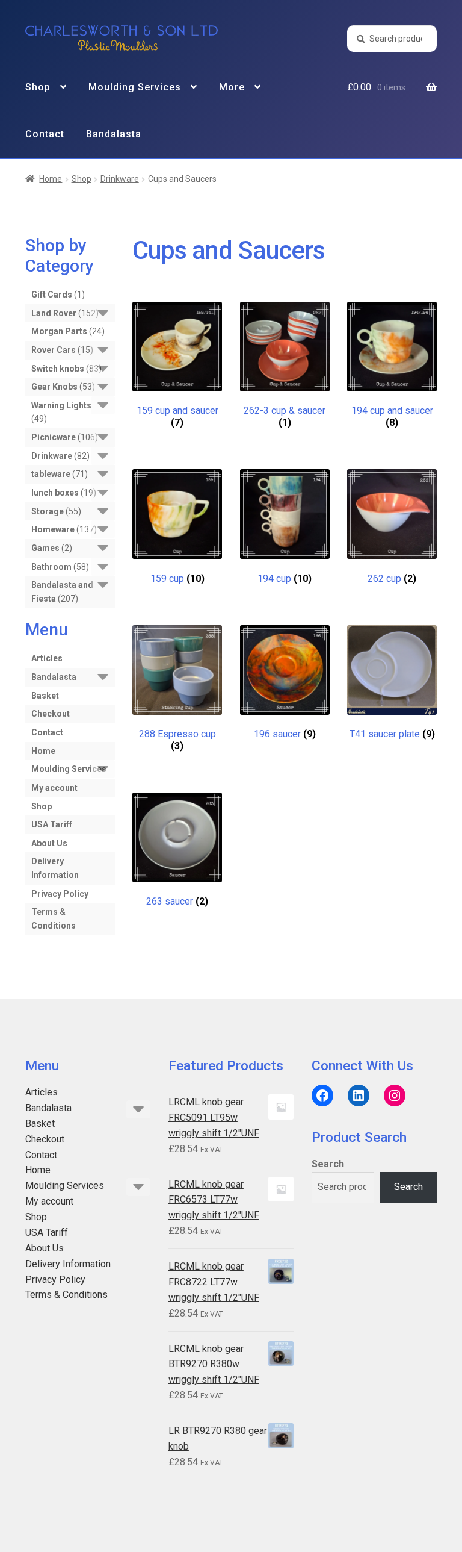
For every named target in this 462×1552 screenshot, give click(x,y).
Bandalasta (113, 134)
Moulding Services (134, 87)
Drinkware (119, 179)
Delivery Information (68, 1264)
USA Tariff (51, 824)
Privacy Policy (59, 894)
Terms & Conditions (66, 1294)
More (232, 87)
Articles (47, 658)
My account (54, 788)
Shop (38, 87)
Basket (45, 695)
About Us (49, 843)
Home (50, 179)
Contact (44, 134)
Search (328, 1164)
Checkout (50, 713)
